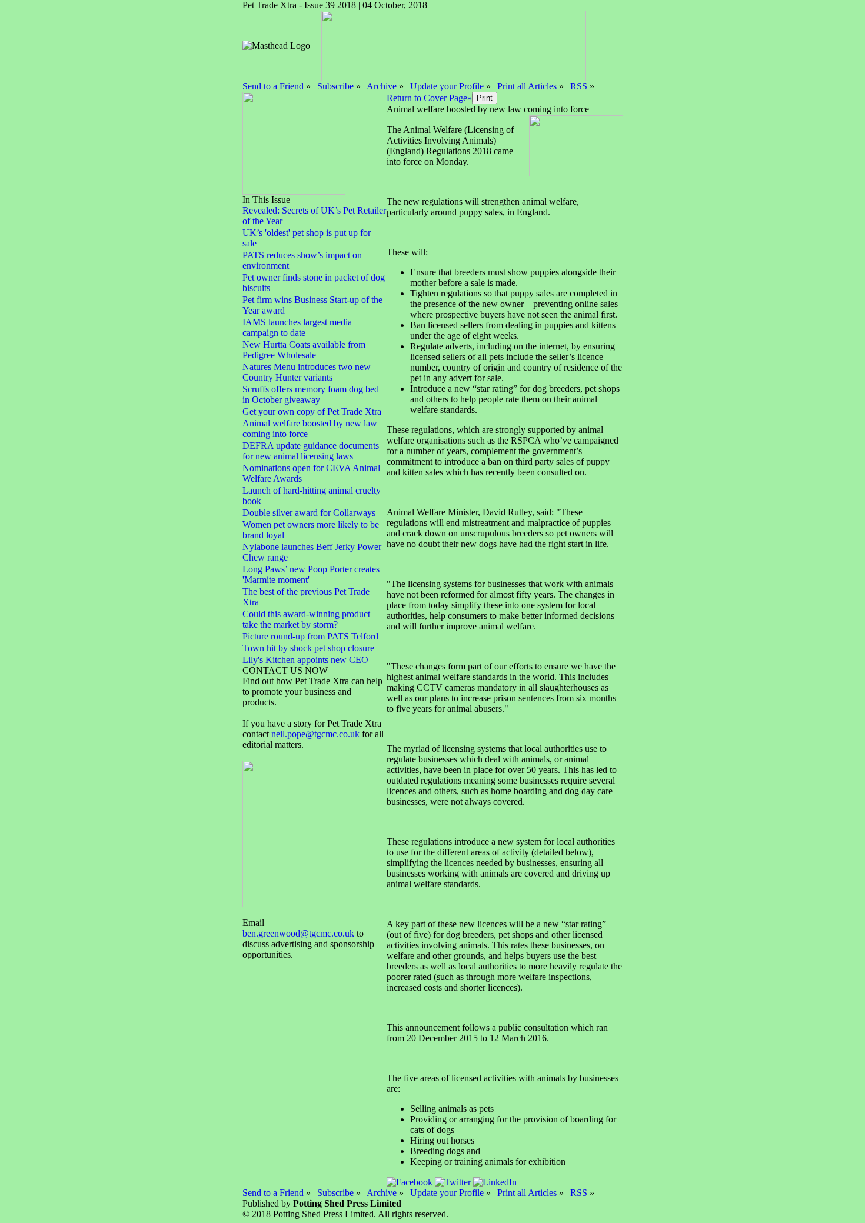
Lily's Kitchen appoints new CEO (305, 660)
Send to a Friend (273, 86)
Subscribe (335, 86)
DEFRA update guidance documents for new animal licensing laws (310, 451)
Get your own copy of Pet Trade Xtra (311, 411)
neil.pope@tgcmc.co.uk (316, 734)
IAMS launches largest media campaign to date (297, 327)
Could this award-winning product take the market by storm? (306, 619)
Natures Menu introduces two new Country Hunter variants (306, 372)
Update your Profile (447, 86)
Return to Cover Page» (429, 98)
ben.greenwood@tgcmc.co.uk (298, 933)
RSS (578, 86)
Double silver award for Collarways (308, 513)
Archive (382, 86)
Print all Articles (527, 86)
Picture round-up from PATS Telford (310, 636)
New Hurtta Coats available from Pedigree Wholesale (303, 349)
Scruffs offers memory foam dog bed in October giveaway (310, 394)
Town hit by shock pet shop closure (308, 648)
